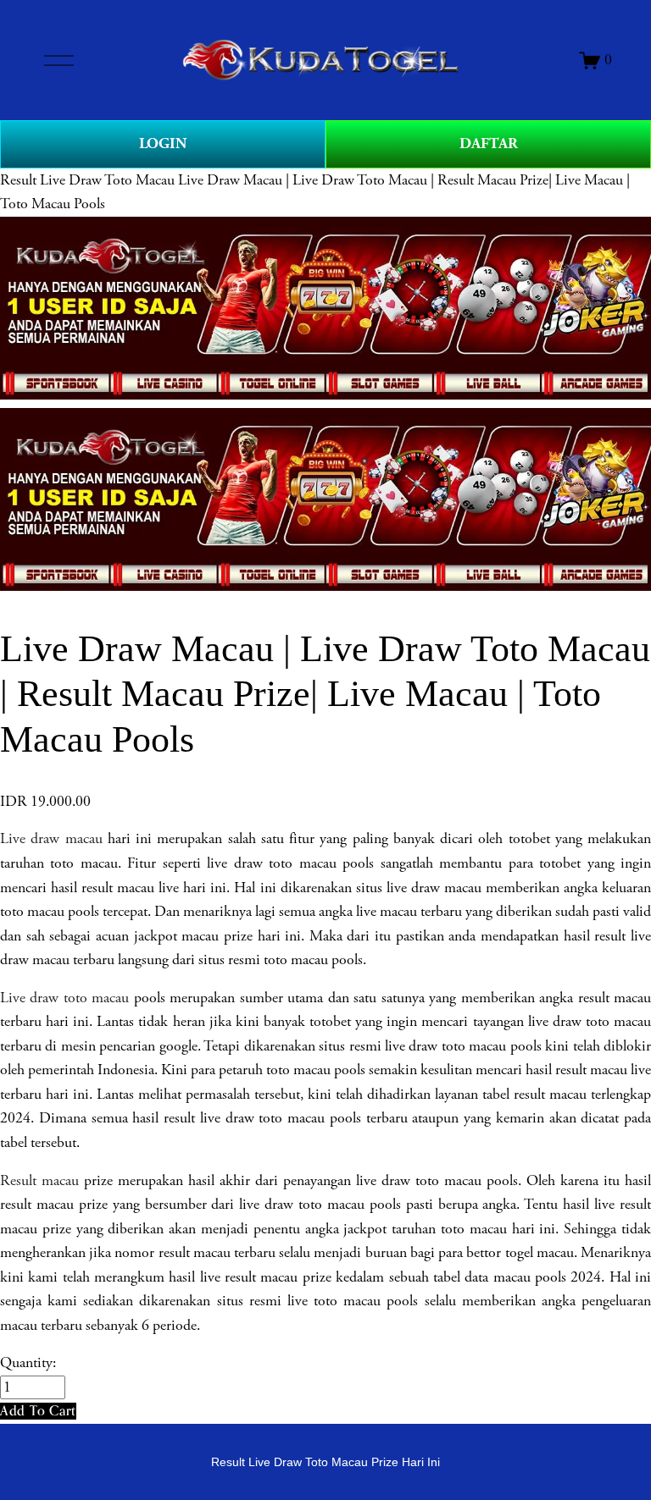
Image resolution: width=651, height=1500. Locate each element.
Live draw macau (51, 839)
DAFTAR (488, 143)
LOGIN (162, 143)
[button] (38, 1411)
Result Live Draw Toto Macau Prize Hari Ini (325, 1462)
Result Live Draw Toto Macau (87, 180)
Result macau (39, 1181)
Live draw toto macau (64, 998)
